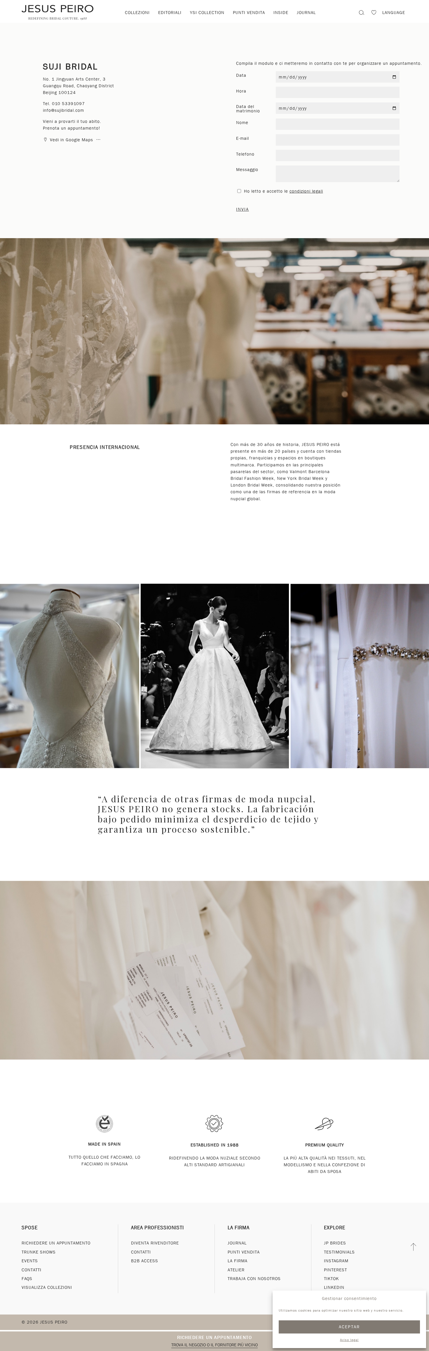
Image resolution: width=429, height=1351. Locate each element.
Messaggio (247, 169)
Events (30, 1261)
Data (241, 75)
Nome (242, 122)
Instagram (336, 1261)
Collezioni (137, 12)
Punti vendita (249, 12)
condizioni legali (306, 191)
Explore (334, 1228)
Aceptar (349, 1327)
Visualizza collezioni (47, 1287)
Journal (306, 12)
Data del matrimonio (248, 109)
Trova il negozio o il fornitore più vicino (214, 1345)
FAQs (27, 1279)
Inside (280, 12)
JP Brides (335, 1243)
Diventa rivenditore (155, 1243)
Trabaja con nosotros (254, 1279)
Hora (241, 91)
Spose (30, 1228)
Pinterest (335, 1270)
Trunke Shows (39, 1252)
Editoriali (170, 12)
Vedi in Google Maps (71, 140)
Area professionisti (157, 1228)
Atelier (236, 1270)
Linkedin (334, 1287)
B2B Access (144, 1261)
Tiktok (331, 1279)
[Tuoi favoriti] (374, 13)
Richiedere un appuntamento (214, 1337)
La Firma (239, 1228)
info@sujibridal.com (63, 110)
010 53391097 (68, 104)
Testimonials (339, 1252)
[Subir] (414, 1246)
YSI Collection (207, 12)
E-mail (242, 138)
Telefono (245, 154)
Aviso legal (349, 1340)
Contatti (31, 1270)
